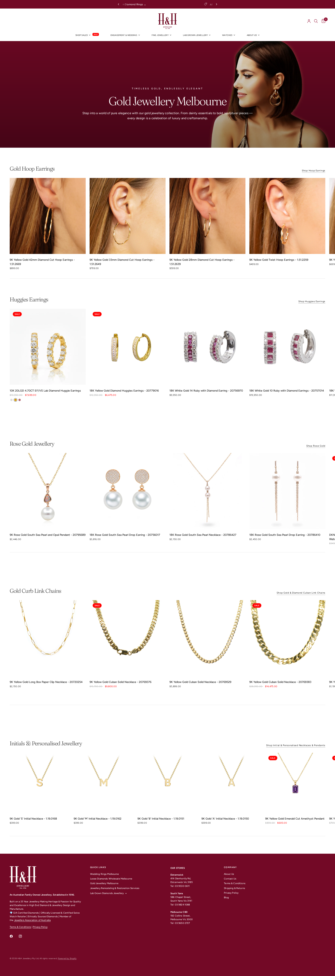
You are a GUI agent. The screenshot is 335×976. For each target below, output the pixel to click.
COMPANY (230, 867)
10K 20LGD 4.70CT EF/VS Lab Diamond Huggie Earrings (45, 390)
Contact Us (230, 878)
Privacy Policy (40, 927)
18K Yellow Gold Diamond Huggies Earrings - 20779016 (124, 390)
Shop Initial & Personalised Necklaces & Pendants (295, 745)
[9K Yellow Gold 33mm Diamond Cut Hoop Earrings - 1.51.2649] (128, 216)
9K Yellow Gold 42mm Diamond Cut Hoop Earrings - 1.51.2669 (42, 262)
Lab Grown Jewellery (195, 35)
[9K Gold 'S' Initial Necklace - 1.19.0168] (40, 783)
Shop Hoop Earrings (313, 170)
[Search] (316, 21)
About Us (229, 874)
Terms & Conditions (20, 927)
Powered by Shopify (67, 958)
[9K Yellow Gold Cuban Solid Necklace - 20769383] (287, 638)
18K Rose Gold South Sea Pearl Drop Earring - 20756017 (125, 535)
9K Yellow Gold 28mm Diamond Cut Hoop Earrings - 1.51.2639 (202, 262)
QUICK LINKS (98, 867)
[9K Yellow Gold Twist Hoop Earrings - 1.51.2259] (287, 216)
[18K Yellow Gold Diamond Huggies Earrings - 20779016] (128, 347)
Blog (226, 897)
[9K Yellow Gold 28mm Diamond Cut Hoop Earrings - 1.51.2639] (207, 216)
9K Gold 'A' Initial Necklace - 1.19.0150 (225, 818)
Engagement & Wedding (124, 35)
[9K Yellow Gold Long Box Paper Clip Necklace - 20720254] (48, 638)
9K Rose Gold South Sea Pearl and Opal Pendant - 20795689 (47, 535)
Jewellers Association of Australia (32, 920)
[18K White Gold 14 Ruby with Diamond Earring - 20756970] (207, 347)
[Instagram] (23, 936)
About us (252, 35)
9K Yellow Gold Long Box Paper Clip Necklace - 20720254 (46, 682)
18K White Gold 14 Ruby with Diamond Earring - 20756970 (206, 390)
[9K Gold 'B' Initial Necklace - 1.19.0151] (167, 783)
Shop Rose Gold (315, 446)
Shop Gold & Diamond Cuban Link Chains (301, 593)
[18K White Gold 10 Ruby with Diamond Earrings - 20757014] (287, 347)
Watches (227, 35)
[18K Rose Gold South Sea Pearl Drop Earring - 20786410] (287, 491)
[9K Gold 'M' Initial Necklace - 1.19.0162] (104, 783)
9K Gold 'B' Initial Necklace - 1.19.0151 (160, 818)
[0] (322, 21)
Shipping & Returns (234, 888)
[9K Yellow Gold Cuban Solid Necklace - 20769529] (207, 638)
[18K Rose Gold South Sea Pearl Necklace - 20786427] (207, 491)
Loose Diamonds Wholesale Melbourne (111, 878)
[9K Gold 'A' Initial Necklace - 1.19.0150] (231, 783)
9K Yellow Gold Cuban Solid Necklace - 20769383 (280, 682)
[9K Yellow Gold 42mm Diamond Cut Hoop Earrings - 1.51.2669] (48, 216)
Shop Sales (81, 35)
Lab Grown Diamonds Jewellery (107, 893)
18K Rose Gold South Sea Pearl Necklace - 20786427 (202, 535)
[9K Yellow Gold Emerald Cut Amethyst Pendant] (295, 783)
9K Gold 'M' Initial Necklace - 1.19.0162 (97, 818)
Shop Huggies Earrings (311, 301)
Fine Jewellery (160, 35)
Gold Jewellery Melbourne (104, 883)
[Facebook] (14, 936)
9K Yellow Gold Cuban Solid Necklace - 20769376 (120, 682)
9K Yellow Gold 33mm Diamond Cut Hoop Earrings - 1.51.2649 (122, 262)
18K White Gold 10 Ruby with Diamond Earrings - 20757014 (286, 390)
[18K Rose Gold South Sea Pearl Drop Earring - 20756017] (128, 491)
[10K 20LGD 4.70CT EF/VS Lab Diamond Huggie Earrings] (48, 347)
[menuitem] (87, 35)
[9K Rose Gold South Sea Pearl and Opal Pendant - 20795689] (48, 491)
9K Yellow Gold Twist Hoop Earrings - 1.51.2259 (278, 259)
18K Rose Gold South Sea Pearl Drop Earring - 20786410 (284, 535)
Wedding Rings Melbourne (104, 874)
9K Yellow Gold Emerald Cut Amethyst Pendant (295, 818)
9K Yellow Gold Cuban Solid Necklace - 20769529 (200, 682)
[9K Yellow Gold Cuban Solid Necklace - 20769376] (128, 638)
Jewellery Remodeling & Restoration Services (115, 888)
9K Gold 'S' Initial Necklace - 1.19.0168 (33, 818)
